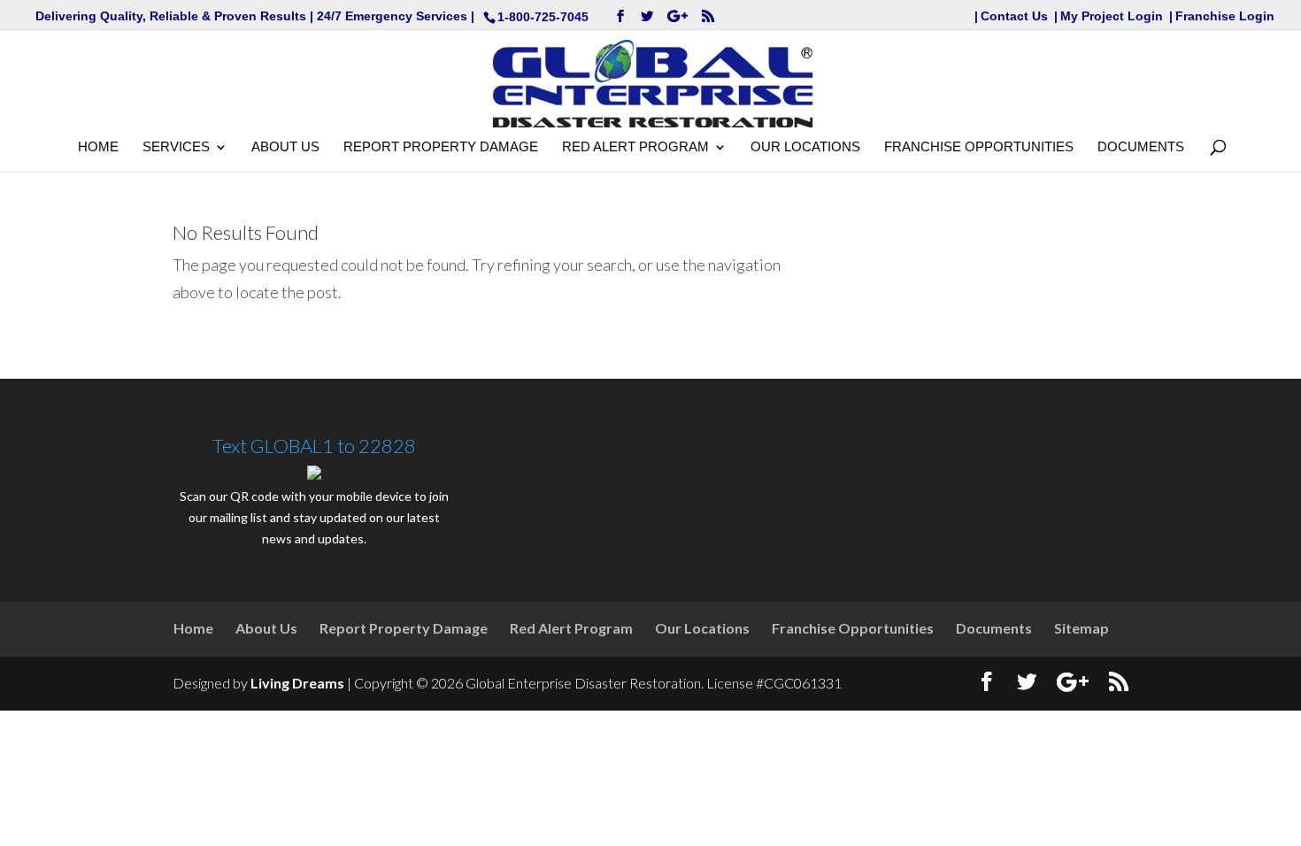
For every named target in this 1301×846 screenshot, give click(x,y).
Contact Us (1014, 16)
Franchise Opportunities (979, 147)
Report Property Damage (440, 147)
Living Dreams (297, 682)
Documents (1140, 147)
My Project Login (1111, 16)
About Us (285, 147)
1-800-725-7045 (543, 17)
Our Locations (805, 147)
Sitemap (1081, 627)
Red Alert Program (635, 147)
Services (176, 147)
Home (98, 147)
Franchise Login (1224, 16)
